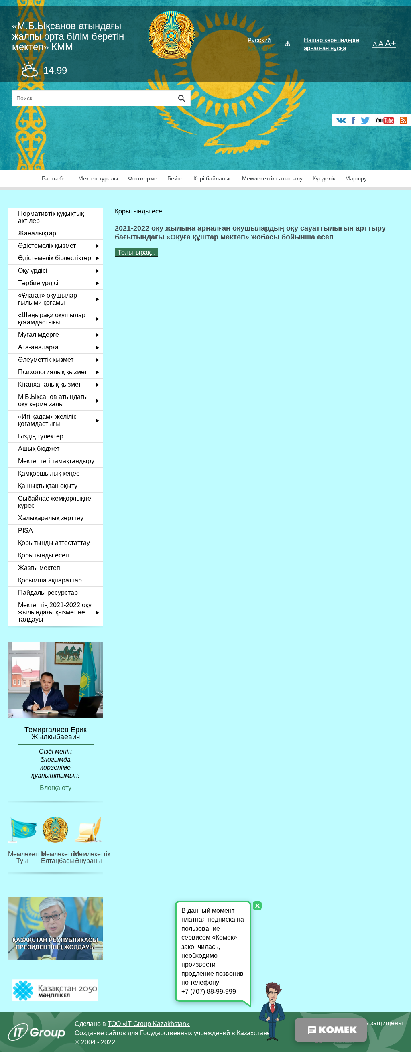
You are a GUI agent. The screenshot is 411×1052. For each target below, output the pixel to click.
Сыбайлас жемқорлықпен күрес (56, 502)
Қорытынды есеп (43, 555)
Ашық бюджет (38, 448)
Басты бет (55, 179)
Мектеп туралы (98, 179)
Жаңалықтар (37, 233)
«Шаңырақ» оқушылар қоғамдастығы (51, 319)
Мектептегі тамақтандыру (56, 461)
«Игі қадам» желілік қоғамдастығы (47, 420)
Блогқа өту (55, 787)
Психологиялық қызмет (52, 372)
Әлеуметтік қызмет (45, 359)
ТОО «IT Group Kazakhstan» (149, 1023)
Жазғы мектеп (39, 567)
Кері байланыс (212, 179)
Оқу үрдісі (32, 270)
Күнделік (324, 179)
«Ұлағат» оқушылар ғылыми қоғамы (47, 299)
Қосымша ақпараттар (50, 580)
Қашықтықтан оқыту (47, 485)
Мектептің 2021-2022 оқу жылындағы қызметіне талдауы (55, 612)
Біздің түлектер (40, 436)
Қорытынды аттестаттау (54, 542)
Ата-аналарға (38, 347)
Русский (259, 40)
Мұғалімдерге (38, 334)
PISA (25, 530)
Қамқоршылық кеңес (48, 473)
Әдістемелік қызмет (47, 245)
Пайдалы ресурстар (48, 592)
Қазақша (259, 48)
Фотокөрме (142, 179)
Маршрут (357, 179)
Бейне (175, 179)
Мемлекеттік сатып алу (272, 179)
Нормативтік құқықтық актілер (51, 217)
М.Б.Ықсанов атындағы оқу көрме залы (53, 400)
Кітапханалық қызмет (49, 384)
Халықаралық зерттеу (50, 518)
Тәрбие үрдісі (38, 283)
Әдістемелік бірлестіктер (54, 258)
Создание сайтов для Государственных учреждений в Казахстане (173, 1033)
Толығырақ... (136, 252)
